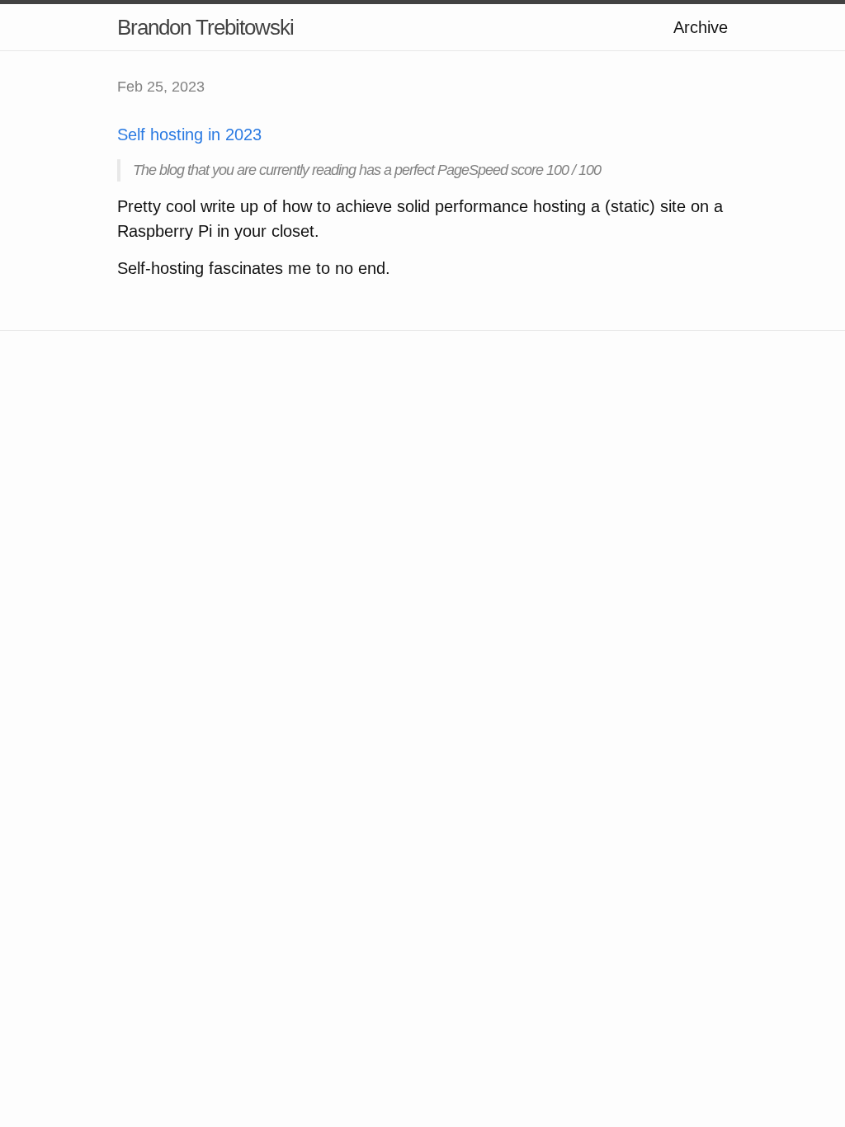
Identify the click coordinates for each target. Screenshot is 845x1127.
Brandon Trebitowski (205, 27)
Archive (700, 27)
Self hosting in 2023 (189, 134)
